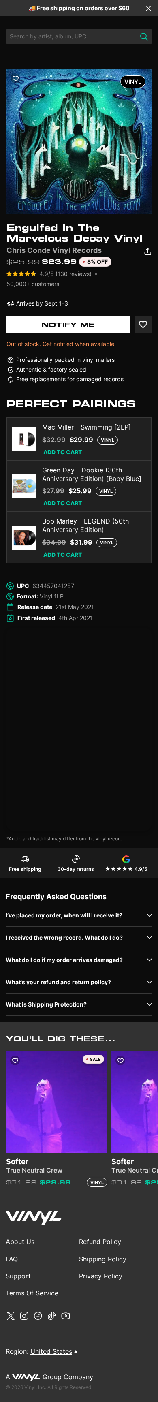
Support (18, 1276)
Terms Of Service (32, 1293)
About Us (20, 1241)
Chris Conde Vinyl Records (54, 250)
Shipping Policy (102, 1259)
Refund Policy (100, 1241)
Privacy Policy (100, 1276)
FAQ (12, 1259)
